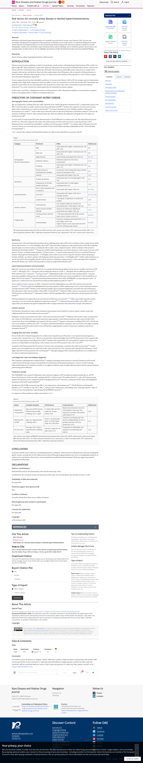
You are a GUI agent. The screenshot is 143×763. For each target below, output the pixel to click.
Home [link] (14, 10)
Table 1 (14, 132)
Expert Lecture (58, 739)
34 (45, 360)
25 (33, 293)
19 (30, 278)
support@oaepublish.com (22, 667)
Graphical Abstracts (60, 735)
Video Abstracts (58, 737)
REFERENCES (19, 526)
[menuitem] (14, 6)
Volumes (70, 6)
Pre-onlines (80, 6)
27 (48, 313)
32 (90, 223)
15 (90, 184)
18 (92, 189)
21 (91, 195)
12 (23, 128)
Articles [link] (21, 10)
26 (17, 295)
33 (92, 223)
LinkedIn (99, 696)
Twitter (99, 693)
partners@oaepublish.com (22, 733)
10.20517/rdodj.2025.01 (20, 30)
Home (14, 6)
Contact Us (56, 693)
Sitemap (55, 695)
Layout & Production (60, 732)
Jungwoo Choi (17, 25)
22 (93, 195)
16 (90, 189)
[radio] (39, 572)
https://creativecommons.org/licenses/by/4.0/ (36, 630)
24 (58, 290)
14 (35, 249)
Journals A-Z (57, 727)
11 (69, 123)
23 (95, 195)
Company (15, 736)
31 (92, 215)
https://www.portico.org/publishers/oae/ (74, 711)
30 (90, 215)
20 (90, 200)
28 (65, 316)
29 (25, 328)
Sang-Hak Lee (28, 25)
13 (34, 249)
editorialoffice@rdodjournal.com (25, 699)
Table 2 (50, 393)
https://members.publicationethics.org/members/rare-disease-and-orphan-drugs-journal (35, 708)
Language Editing (59, 730)
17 (34, 273)
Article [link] (29, 10)
